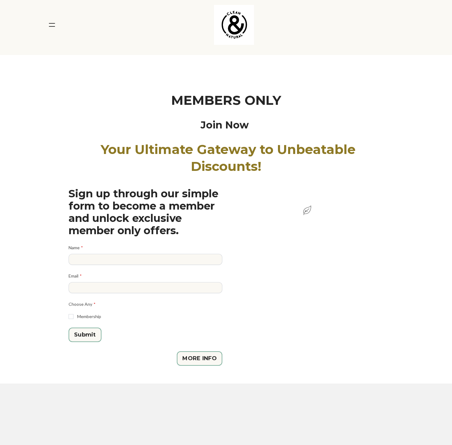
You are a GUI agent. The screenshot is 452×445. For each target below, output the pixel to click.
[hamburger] (52, 25)
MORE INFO (199, 358)
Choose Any (80, 304)
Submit (85, 334)
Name (74, 247)
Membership (89, 316)
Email (73, 275)
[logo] (234, 25)
